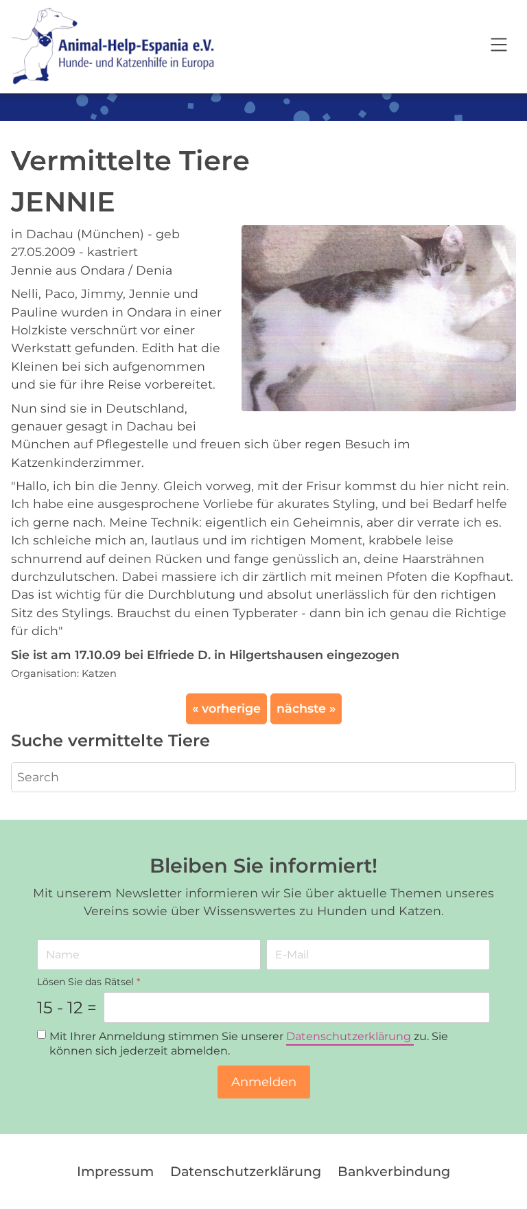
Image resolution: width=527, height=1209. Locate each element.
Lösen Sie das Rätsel (88, 982)
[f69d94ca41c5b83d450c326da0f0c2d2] (379, 317)
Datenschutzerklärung (350, 1037)
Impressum (115, 1171)
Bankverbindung (394, 1171)
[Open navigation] (499, 46)
